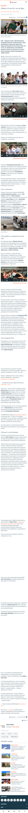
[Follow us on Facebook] (2, 800)
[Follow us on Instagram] (14, 800)
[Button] (12, 17)
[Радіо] (3, 811)
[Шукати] (25, 811)
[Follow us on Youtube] (8, 800)
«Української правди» (20, 414)
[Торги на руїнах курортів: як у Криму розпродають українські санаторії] (6, 773)
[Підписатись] (24, 800)
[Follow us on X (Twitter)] (5, 800)
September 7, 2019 (5, 384)
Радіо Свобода (15, 11)
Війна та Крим (14, 745)
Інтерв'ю (13, 763)
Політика (3, 6)
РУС (19, 811)
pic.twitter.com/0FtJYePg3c (8, 379)
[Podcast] (21, 800)
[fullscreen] (25, 116)
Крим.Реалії (6, 106)
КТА (14, 811)
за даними (10, 710)
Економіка (13, 772)
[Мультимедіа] (9, 811)
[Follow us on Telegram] (11, 800)
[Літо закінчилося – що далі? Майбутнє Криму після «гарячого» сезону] (6, 781)
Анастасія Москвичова (6, 11)
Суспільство (14, 754)
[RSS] (18, 800)
